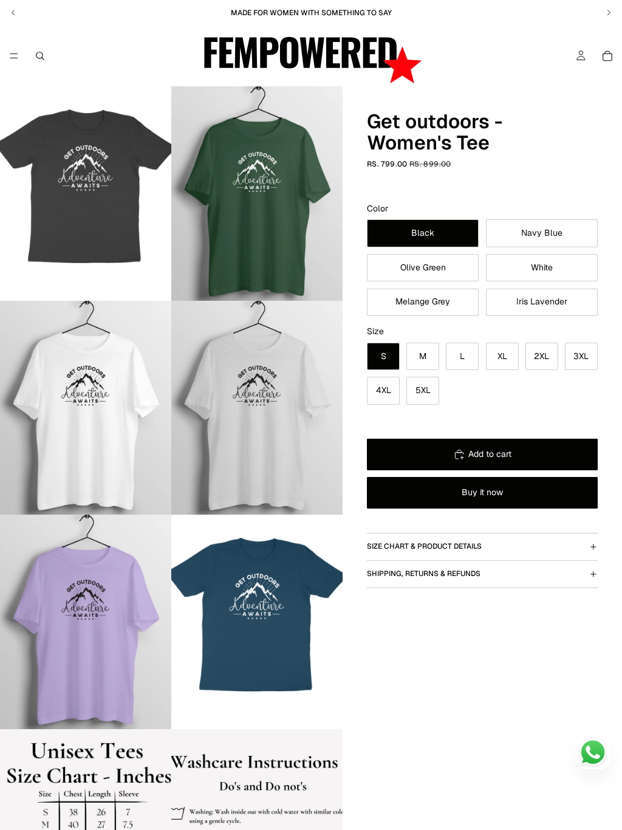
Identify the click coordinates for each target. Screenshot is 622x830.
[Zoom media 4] (257, 408)
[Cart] (607, 56)
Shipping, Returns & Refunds (423, 573)
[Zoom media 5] (85, 622)
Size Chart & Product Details (424, 546)
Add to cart (489, 453)
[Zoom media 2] (257, 193)
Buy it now (482, 492)
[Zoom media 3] (85, 408)
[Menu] (14, 56)
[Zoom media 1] (85, 193)
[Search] (40, 56)
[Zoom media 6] (257, 622)
